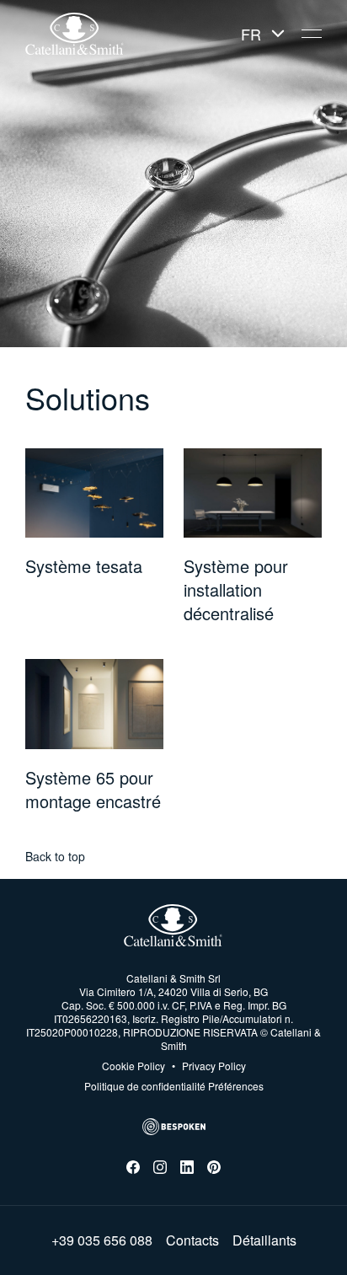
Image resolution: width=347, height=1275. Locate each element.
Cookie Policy (133, 1066)
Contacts (192, 1240)
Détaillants (264, 1240)
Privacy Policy (209, 1066)
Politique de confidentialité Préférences (174, 1086)
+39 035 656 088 (101, 1240)
